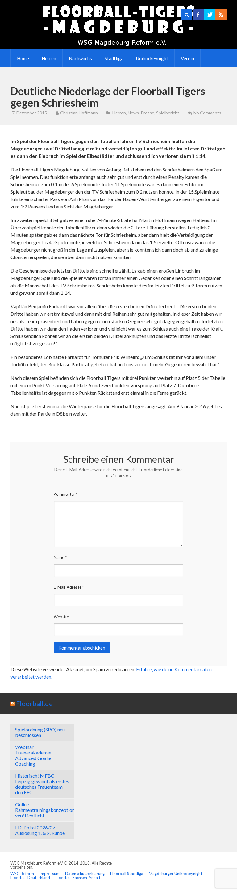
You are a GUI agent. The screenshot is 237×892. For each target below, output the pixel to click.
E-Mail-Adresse (69, 587)
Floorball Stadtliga (126, 873)
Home (23, 58)
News (133, 112)
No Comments (207, 112)
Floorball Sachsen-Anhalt (78, 877)
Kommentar (65, 494)
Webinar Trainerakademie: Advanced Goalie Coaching (33, 755)
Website (61, 616)
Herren (49, 58)
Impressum (50, 873)
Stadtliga (114, 58)
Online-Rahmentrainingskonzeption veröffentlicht (45, 809)
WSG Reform (22, 873)
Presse (147, 112)
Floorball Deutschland (30, 877)
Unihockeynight (152, 58)
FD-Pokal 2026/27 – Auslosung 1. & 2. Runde (40, 830)
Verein (187, 58)
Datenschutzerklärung (85, 873)
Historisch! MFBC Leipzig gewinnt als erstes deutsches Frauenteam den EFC (42, 784)
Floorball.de (34, 703)
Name (60, 557)
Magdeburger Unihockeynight (175, 873)
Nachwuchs (80, 58)
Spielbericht (167, 112)
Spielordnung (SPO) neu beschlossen (40, 732)
